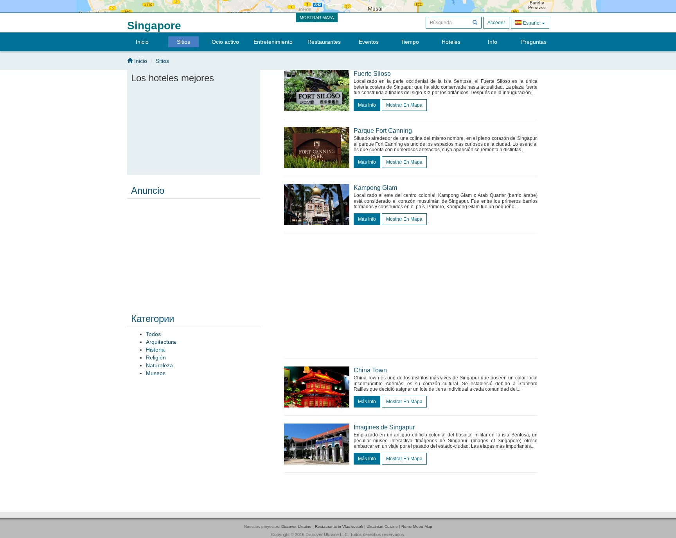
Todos (153, 334)
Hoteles (451, 42)
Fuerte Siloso (372, 73)
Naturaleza (159, 365)
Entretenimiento (273, 42)
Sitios (183, 42)
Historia (155, 350)
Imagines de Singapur (384, 427)
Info (492, 42)
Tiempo (410, 42)
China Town (370, 370)
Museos (155, 373)
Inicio (142, 42)
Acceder (496, 22)
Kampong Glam (375, 187)
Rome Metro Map (416, 526)
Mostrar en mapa (404, 105)
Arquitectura (161, 342)
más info (367, 105)
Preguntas (534, 42)
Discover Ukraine (296, 526)
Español (532, 23)
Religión (156, 357)
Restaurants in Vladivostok (339, 526)
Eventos (369, 42)
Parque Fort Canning (383, 130)
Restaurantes (324, 42)
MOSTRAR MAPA (317, 17)
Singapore (154, 26)
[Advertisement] (193, 251)
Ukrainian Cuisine (382, 526)
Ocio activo (225, 42)
